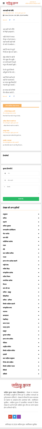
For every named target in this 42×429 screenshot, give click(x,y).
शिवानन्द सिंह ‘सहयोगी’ (14, 142)
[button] (10, 20)
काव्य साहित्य (5, 13)
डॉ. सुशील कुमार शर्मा (20, 13)
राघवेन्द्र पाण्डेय (12, 113)
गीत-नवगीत (11, 13)
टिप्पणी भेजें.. (21, 199)
